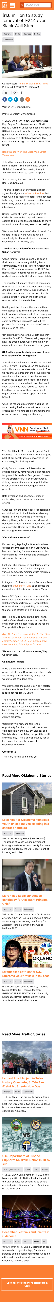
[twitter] (10, 99)
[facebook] (4, 99)
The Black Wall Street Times (32, 83)
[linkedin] (16, 99)
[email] (22, 99)
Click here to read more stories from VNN (27, 1284)
